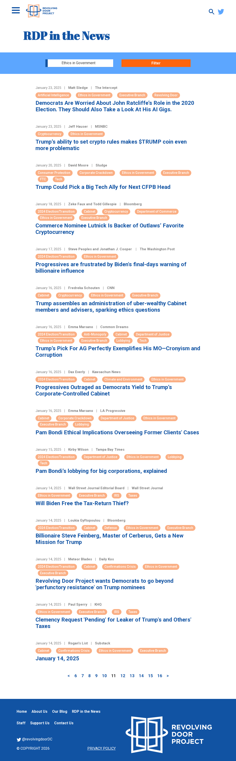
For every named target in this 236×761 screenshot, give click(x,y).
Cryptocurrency (49, 134)
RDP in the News (86, 711)
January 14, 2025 (57, 658)
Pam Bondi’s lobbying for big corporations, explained (101, 471)
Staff (21, 723)
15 (150, 675)
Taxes (132, 495)
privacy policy (101, 748)
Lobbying (123, 340)
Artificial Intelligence (53, 95)
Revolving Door (166, 95)
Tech (58, 179)
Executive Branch (132, 95)
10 (104, 675)
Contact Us (64, 723)
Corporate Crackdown (96, 173)
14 (141, 675)
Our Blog (59, 711)
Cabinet (89, 211)
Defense (110, 528)
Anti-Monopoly (95, 334)
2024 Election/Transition (56, 211)
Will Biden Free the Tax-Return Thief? (82, 503)
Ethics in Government (94, 95)
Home (22, 711)
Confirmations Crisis (120, 566)
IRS (116, 495)
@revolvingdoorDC (36, 739)
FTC (43, 179)
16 (159, 675)
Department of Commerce (156, 211)
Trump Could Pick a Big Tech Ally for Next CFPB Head (103, 187)
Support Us (40, 723)
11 (113, 675)
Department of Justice (152, 334)
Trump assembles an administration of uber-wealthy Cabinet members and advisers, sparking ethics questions (110, 306)
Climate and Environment (123, 379)
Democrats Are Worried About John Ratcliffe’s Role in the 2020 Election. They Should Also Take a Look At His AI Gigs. (114, 106)
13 (132, 675)
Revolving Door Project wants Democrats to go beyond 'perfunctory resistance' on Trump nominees (104, 584)
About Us (39, 711)
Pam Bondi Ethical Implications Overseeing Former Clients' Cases (117, 432)
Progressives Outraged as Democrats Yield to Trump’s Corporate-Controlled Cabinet (103, 390)
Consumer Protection (54, 173)
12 (123, 675)
